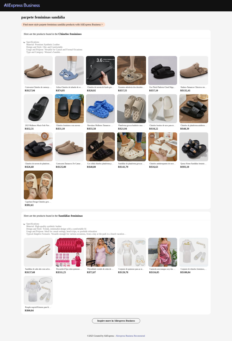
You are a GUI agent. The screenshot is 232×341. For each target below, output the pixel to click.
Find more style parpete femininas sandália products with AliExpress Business (62, 24)
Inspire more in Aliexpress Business (116, 320)
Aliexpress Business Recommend (130, 336)
